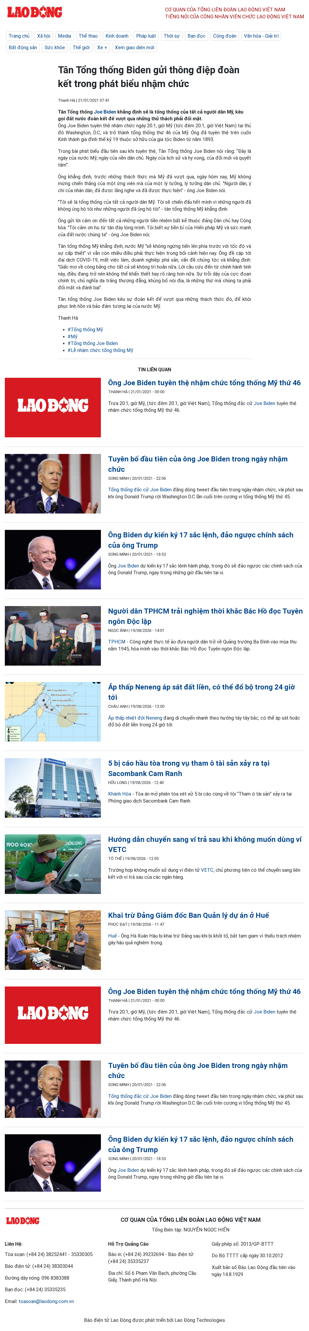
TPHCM (117, 642)
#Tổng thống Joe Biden (93, 343)
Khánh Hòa (119, 794)
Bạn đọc (196, 36)
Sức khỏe (55, 47)
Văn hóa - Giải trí (261, 36)
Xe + (102, 47)
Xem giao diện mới (134, 47)
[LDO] (53, 408)
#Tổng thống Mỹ (85, 329)
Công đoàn (224, 36)
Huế (112, 936)
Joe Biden (104, 112)
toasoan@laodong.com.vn (46, 1301)
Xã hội (43, 36)
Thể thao (88, 36)
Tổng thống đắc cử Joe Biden (140, 490)
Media (64, 36)
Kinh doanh (116, 36)
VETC (207, 870)
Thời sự (172, 36)
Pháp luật (146, 36)
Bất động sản (23, 47)
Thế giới (81, 47)
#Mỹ (72, 336)
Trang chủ (19, 36)
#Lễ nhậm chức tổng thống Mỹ (100, 350)
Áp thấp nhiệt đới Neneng (135, 718)
